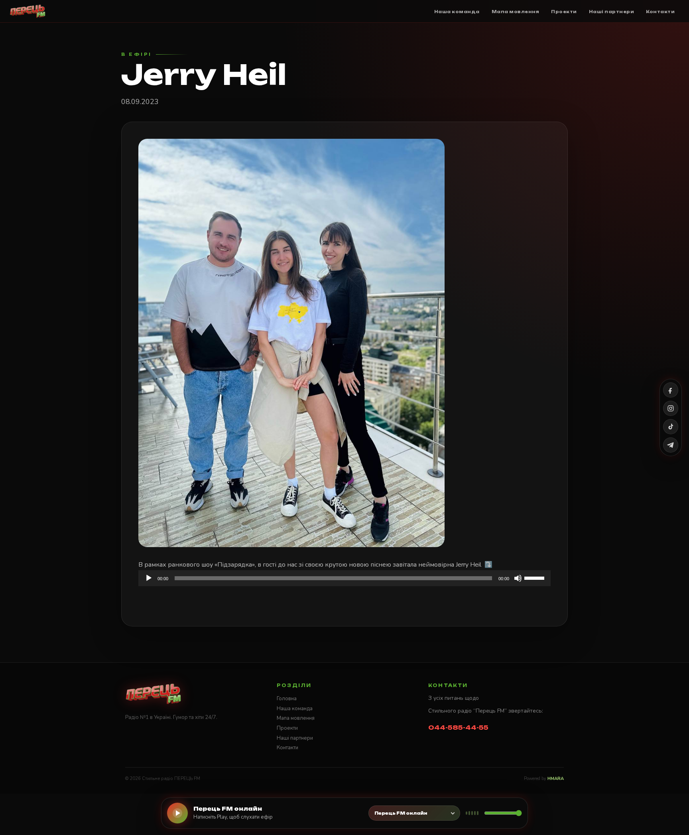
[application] (344, 578)
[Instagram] (670, 408)
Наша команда (295, 708)
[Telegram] (670, 445)
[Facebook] (670, 390)
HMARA (555, 779)
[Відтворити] (149, 578)
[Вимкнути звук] (518, 578)
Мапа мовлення (296, 718)
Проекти (287, 728)
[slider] (535, 577)
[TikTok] (670, 426)
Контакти (287, 747)
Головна (287, 698)
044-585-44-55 (458, 727)
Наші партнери (295, 738)
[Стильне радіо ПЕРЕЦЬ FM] (28, 11)
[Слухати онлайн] (177, 813)
